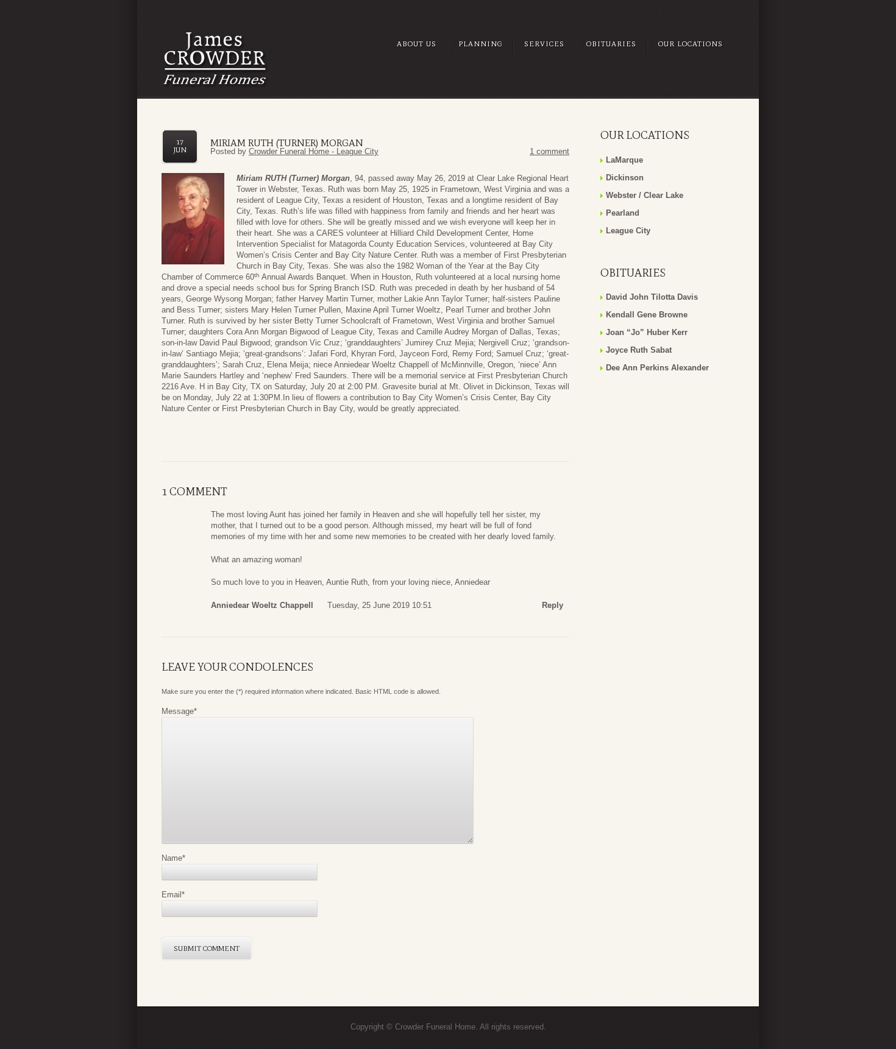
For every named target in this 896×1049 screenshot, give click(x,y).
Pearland (622, 212)
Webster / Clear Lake (644, 195)
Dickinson (625, 177)
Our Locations (690, 44)
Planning (480, 44)
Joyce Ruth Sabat (639, 350)
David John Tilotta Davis (652, 297)
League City (628, 230)
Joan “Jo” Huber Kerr (647, 332)
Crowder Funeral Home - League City (314, 151)
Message (179, 711)
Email (173, 894)
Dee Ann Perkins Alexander (657, 367)
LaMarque (624, 159)
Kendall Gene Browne (647, 314)
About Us (416, 44)
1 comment (549, 151)
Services (544, 44)
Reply (552, 605)
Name (173, 858)
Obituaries (611, 44)
